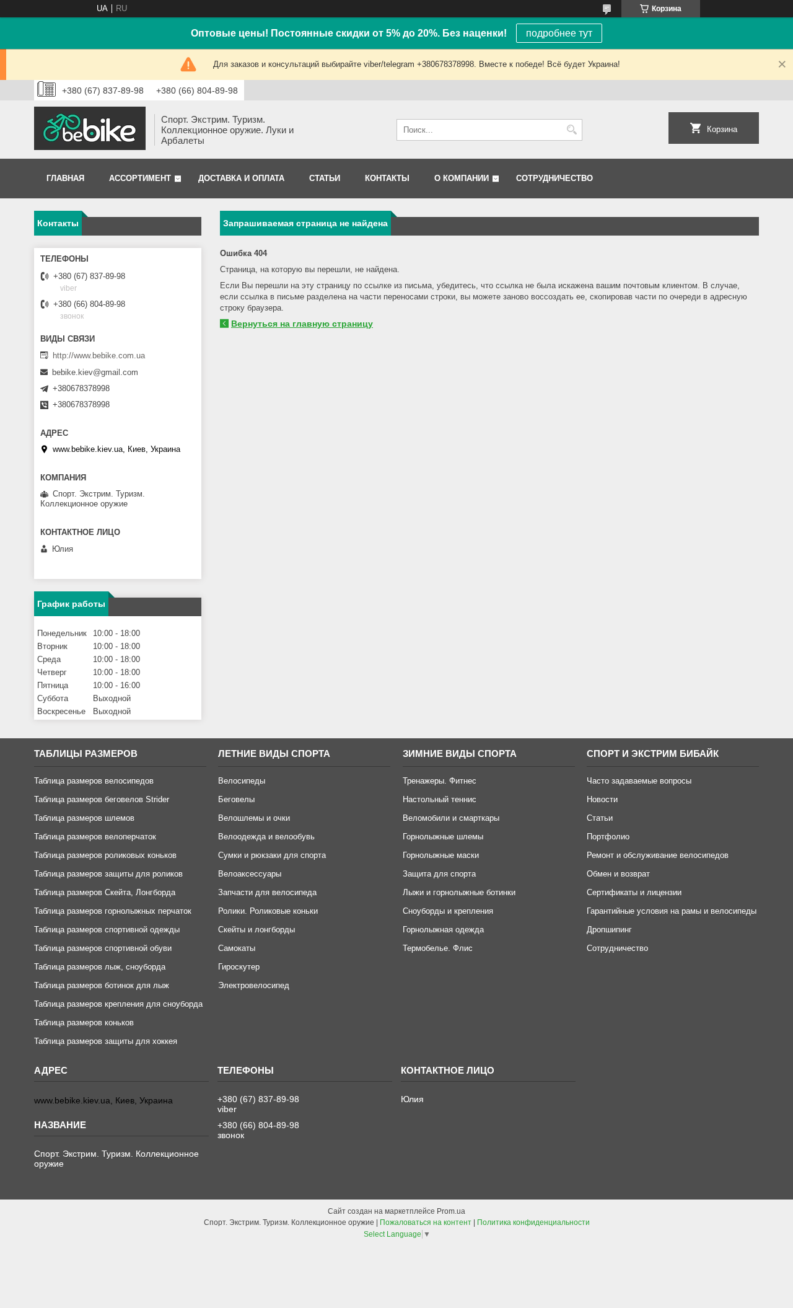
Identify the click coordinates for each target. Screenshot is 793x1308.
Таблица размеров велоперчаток (95, 836)
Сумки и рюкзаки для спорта (272, 855)
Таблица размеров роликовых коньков (105, 855)
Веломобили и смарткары (451, 818)
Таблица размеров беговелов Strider (101, 799)
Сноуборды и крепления (448, 911)
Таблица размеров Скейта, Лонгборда (104, 892)
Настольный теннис (439, 799)
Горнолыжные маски (441, 855)
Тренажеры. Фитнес (439, 780)
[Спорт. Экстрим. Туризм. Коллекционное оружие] (90, 129)
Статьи (324, 178)
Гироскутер (239, 966)
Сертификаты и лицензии (634, 892)
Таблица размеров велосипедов (94, 780)
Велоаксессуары (249, 873)
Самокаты (236, 948)
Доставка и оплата (241, 178)
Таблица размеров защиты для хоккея (105, 1041)
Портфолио (608, 836)
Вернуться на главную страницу (302, 324)
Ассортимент (140, 178)
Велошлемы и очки (254, 818)
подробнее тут (559, 33)
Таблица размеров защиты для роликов (108, 873)
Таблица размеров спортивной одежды (107, 929)
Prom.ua (451, 1211)
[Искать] (571, 130)
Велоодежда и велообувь (266, 836)
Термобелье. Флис (438, 948)
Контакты (387, 178)
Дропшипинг (609, 929)
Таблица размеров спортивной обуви (103, 948)
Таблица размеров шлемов (84, 818)
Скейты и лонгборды (256, 929)
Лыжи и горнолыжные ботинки (459, 892)
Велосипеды (241, 780)
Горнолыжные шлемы (443, 836)
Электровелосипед (253, 985)
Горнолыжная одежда (443, 929)
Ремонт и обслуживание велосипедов (658, 855)
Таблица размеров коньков (84, 1022)
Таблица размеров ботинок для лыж (101, 985)
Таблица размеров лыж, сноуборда (99, 966)
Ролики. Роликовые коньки (268, 911)
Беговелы (236, 799)
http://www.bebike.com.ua (99, 355)
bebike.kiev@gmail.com (95, 372)
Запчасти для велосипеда (267, 892)
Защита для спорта (439, 873)
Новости (602, 799)
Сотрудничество (554, 178)
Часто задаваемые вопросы (639, 780)
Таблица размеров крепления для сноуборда (118, 1004)
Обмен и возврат (618, 873)
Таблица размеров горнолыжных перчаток (112, 911)
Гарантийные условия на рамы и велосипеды (671, 911)
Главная (65, 178)
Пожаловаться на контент (425, 1222)
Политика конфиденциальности (533, 1222)
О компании (461, 178)
